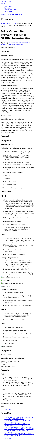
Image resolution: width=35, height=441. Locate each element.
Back (9, 438)
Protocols (7, 8)
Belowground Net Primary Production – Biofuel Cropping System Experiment (16, 43)
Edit (5, 438)
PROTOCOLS (11, 23)
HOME (3, 23)
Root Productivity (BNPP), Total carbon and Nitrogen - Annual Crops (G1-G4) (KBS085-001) (19, 428)
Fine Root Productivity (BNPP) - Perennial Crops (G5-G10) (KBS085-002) (19, 434)
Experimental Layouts (10, 9)
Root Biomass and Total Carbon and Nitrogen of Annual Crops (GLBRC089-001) (18, 418)
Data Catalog (8, 6)
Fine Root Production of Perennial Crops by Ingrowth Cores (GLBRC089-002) (17, 424)
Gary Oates (7, 409)
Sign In (3, 3)
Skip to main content (7, 1)
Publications (8, 11)
